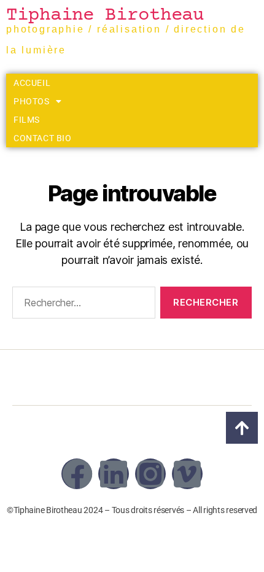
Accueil (32, 83)
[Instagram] (150, 473)
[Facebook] (76, 473)
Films (27, 120)
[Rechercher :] (81, 305)
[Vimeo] (187, 473)
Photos (32, 101)
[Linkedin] (113, 473)
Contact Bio (43, 138)
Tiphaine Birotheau (105, 15)
